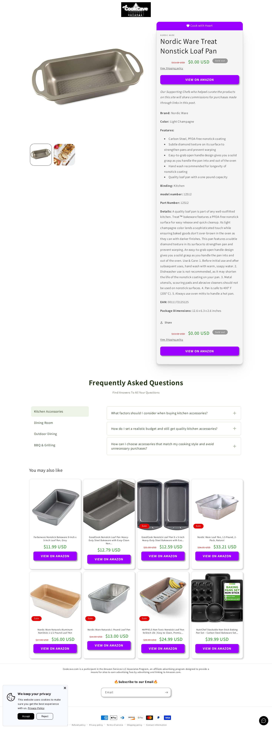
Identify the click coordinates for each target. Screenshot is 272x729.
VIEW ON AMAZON (199, 79)
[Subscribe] (166, 692)
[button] (8, 9)
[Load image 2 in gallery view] (64, 155)
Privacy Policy (36, 708)
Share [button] (168, 322)
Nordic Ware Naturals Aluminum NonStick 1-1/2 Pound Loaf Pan (55, 631)
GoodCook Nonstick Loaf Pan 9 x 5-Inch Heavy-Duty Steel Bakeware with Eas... (163, 539)
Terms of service (115, 724)
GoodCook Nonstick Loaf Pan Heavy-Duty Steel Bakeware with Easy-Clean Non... (109, 540)
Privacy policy (96, 724)
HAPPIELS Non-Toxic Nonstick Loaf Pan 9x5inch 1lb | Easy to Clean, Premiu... (163, 631)
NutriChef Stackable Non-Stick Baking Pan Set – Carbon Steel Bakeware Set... (217, 631)
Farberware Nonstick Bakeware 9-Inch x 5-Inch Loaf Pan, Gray (54, 539)
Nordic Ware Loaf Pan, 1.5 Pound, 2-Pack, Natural (216, 539)
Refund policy (78, 724)
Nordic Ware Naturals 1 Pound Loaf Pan (109, 629)
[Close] (65, 688)
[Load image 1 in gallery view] (41, 155)
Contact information (156, 724)
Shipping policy (134, 724)
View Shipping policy (171, 68)
